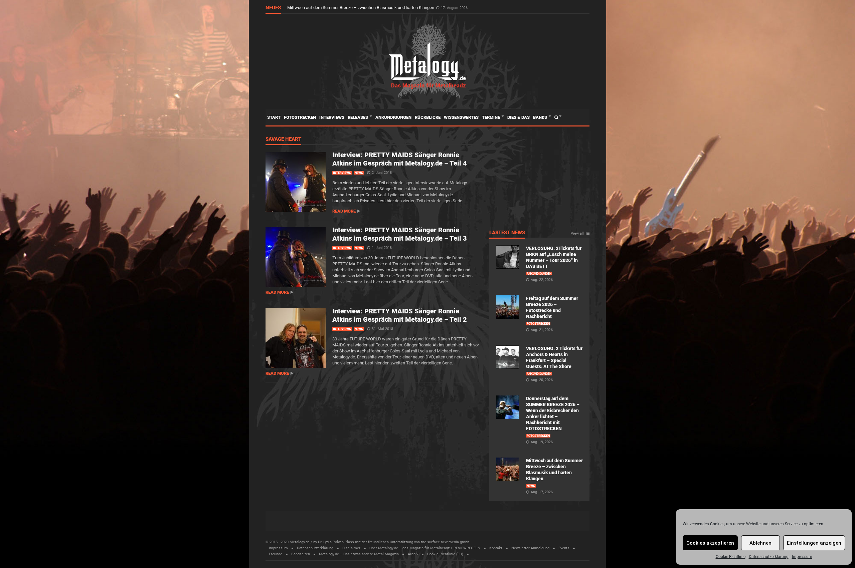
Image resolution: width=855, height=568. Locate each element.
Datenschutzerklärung (769, 556)
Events (563, 548)
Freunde (275, 554)
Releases (358, 117)
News (359, 173)
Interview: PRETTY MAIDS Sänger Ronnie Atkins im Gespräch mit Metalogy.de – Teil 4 (399, 159)
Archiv (413, 554)
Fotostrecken (300, 117)
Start (274, 117)
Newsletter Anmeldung (530, 548)
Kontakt (495, 548)
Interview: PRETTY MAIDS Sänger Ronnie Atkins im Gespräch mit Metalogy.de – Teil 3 (399, 234)
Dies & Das (518, 117)
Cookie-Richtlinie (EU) (445, 554)
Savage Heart (283, 139)
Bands (540, 117)
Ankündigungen (393, 117)
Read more (344, 211)
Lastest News (507, 233)
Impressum (802, 556)
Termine (491, 117)
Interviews (331, 117)
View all (577, 234)
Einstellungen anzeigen (814, 543)
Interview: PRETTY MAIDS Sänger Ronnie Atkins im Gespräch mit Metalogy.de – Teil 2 (399, 315)
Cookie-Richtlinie (730, 556)
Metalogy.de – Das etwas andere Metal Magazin (359, 554)
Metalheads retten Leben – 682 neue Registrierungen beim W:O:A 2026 (354, 5)
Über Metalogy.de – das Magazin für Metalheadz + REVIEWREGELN (424, 548)
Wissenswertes (461, 117)
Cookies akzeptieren (710, 543)
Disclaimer (351, 548)
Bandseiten (300, 554)
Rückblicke (428, 117)
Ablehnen (760, 543)
